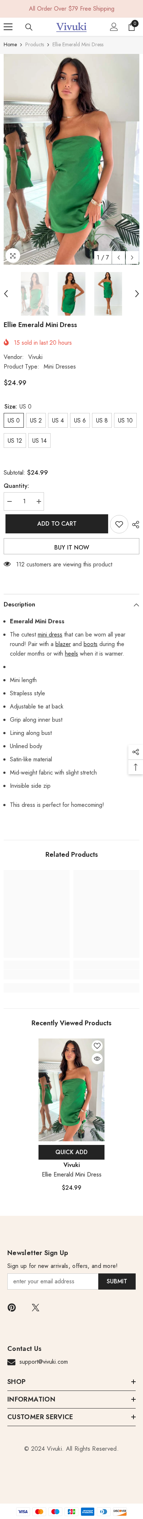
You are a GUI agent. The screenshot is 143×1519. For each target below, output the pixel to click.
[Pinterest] (12, 1307)
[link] (37, 974)
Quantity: (16, 486)
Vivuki (35, 357)
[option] (71, 159)
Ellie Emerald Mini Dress (72, 1174)
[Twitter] (35, 1307)
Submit (117, 1281)
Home (10, 44)
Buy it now (71, 547)
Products (34, 44)
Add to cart (55, 523)
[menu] (8, 26)
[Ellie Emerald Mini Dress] (71, 1089)
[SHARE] (133, 524)
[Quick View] (97, 1058)
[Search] (29, 27)
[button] (118, 257)
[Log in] (114, 27)
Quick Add (71, 1152)
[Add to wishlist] (119, 524)
